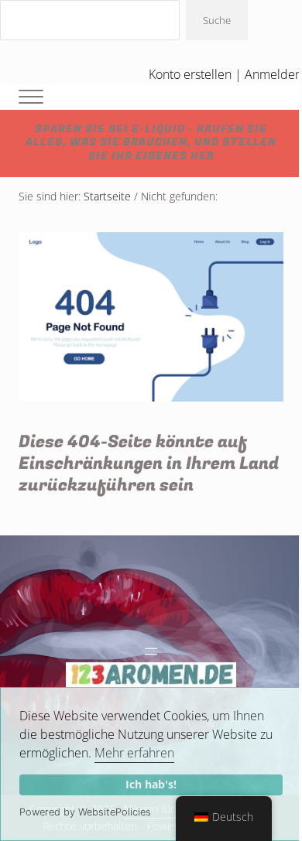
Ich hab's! (151, 784)
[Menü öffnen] (151, 651)
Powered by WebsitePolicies (85, 812)
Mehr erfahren (134, 752)
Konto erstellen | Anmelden (225, 74)
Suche (217, 20)
